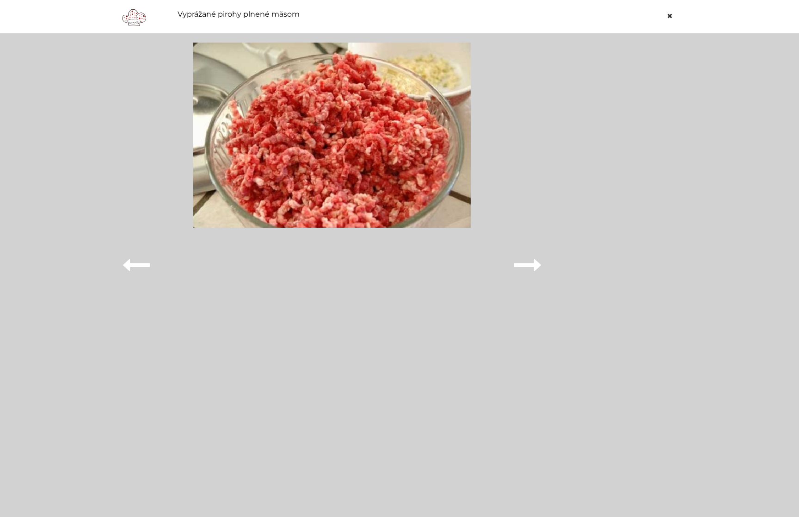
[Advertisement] (618, 181)
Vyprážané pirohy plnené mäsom (239, 14)
